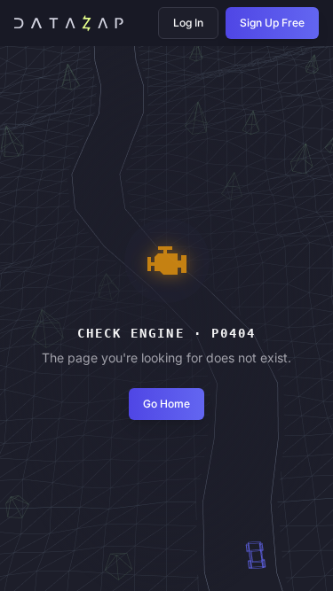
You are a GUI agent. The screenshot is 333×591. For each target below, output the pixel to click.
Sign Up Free (272, 22)
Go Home (166, 403)
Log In (188, 22)
